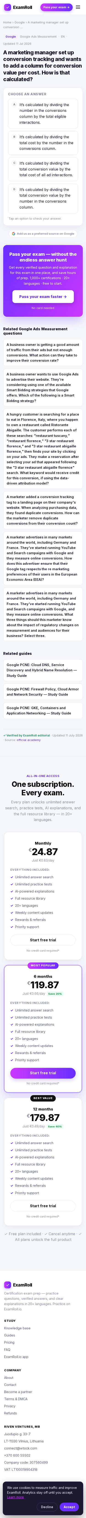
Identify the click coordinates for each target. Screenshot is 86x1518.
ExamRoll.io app (16, 1357)
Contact (10, 1385)
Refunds (10, 1413)
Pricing (9, 1342)
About (8, 1378)
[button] (43, 896)
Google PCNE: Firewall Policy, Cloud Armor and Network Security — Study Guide (43, 691)
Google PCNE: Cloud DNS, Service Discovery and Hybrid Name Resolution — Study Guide (42, 670)
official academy (29, 740)
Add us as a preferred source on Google (45, 233)
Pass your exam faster (43, 296)
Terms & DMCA (16, 1399)
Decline (47, 1507)
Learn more (15, 1497)
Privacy (9, 1406)
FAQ (7, 1350)
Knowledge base (17, 1328)
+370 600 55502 (17, 1455)
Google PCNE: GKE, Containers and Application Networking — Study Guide (39, 710)
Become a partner (18, 1392)
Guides (9, 1335)
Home (7, 22)
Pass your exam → (56, 7)
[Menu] (78, 7)
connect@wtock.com (20, 1448)
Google (19, 22)
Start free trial (43, 940)
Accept (69, 1507)
